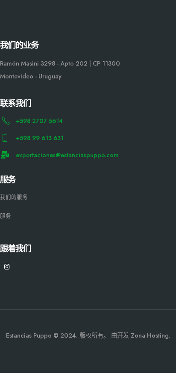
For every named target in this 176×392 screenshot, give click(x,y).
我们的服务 (14, 197)
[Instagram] (7, 267)
